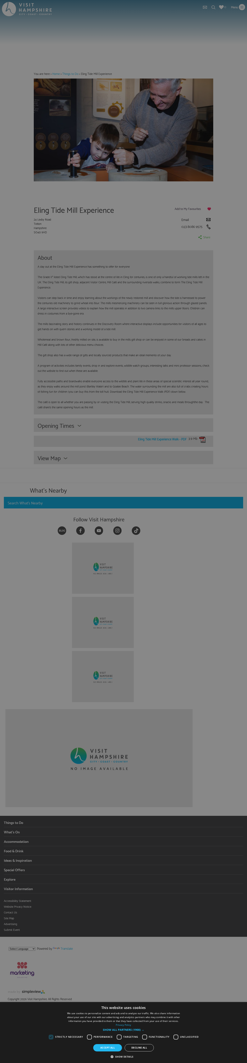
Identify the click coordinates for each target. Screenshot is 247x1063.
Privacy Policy (123, 1025)
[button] (123, 1029)
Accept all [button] (107, 1047)
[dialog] (123, 1032)
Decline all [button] (139, 1047)
